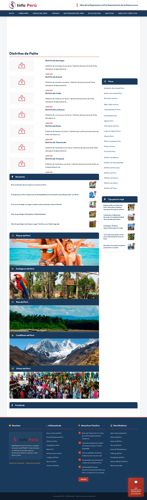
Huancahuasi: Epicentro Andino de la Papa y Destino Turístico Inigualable (92, 446)
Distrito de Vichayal (54, 158)
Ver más (83, 479)
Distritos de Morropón (112, 168)
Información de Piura (111, 126)
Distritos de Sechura (111, 178)
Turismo (55, 13)
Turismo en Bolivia (52, 466)
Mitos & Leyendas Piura (112, 141)
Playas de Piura (109, 146)
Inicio (11, 13)
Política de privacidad (33, 463)
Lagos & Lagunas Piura (112, 131)
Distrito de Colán (53, 93)
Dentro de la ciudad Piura (113, 93)
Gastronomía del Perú (74, 13)
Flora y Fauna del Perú (54, 433)
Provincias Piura (109, 151)
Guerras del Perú (116, 441)
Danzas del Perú (40, 13)
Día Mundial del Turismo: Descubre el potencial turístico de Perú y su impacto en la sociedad (93, 470)
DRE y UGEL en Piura (111, 104)
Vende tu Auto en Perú (54, 453)
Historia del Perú (116, 437)
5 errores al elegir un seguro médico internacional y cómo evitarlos (36, 204)
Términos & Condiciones (16, 463)
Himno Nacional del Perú (118, 433)
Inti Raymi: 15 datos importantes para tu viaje (113, 227)
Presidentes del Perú (117, 457)
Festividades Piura (110, 116)
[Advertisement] (73, 34)
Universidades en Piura (112, 110)
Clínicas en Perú (51, 441)
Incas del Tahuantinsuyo (118, 449)
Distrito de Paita (53, 126)
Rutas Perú (50, 449)
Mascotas (109, 13)
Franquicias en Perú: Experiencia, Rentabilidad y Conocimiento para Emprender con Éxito (45, 195)
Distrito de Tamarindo (55, 142)
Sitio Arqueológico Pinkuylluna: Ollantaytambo (28, 214)
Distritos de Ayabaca (111, 157)
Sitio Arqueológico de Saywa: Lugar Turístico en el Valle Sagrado (35, 224)
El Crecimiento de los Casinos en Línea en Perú (28, 185)
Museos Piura (109, 136)
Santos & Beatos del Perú (119, 461)
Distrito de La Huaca (54, 109)
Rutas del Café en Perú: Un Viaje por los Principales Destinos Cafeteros (93, 436)
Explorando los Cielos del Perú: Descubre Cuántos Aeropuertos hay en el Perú (114, 207)
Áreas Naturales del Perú (54, 437)
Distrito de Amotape (54, 60)
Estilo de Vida (94, 13)
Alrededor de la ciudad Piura (114, 88)
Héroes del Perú (115, 445)
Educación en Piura (111, 98)
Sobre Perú (23, 13)
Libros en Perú (51, 461)
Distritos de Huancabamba (113, 163)
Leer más (49, 74)
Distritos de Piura (110, 173)
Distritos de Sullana (111, 183)
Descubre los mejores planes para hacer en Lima (114, 246)
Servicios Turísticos (127, 13)
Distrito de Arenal (53, 77)
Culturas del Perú (116, 453)
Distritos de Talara (110, 188)
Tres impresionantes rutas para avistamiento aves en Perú (114, 237)
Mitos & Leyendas (116, 466)
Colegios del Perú (52, 457)
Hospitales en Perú (52, 445)
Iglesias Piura (109, 121)
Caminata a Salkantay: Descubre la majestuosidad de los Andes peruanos (114, 217)
